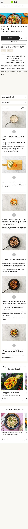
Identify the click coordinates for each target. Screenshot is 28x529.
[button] (14, 102)
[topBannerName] (14, 10)
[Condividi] (25, 38)
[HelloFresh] (14, 2)
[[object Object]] (21, 38)
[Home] (2, 6)
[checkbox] (1, 34)
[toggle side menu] (2, 2)
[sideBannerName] (14, 85)
